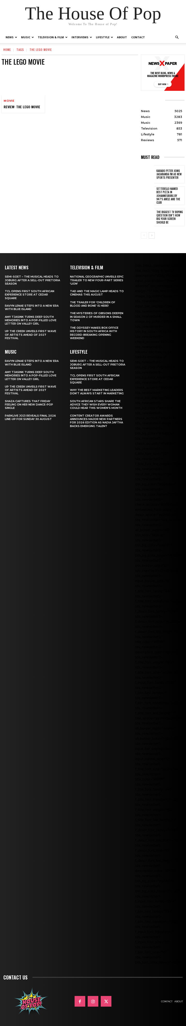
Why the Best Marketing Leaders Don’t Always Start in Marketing (97, 391)
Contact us (15, 977)
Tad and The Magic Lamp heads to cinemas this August (97, 292)
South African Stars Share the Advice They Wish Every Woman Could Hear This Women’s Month (96, 404)
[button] (177, 37)
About (122, 37)
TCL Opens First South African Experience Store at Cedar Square (29, 294)
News (10, 37)
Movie (9, 101)
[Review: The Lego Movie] (23, 83)
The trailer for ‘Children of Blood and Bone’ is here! (92, 304)
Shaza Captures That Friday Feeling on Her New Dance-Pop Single (29, 404)
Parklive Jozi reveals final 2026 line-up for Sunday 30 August (30, 417)
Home (7, 49)
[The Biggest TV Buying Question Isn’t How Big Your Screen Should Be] (147, 217)
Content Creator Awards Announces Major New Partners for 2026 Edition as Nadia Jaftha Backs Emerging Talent (96, 421)
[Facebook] (80, 1001)
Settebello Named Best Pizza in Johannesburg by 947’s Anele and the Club (168, 195)
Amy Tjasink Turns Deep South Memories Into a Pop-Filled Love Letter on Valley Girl (30, 320)
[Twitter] (106, 1001)
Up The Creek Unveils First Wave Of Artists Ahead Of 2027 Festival (30, 334)
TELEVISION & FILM (86, 267)
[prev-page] (144, 235)
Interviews (79, 37)
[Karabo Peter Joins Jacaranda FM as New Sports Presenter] (147, 174)
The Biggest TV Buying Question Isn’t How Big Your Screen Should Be (169, 217)
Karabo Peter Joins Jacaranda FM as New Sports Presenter (169, 174)
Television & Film (51, 37)
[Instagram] (93, 1001)
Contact (138, 37)
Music (25, 37)
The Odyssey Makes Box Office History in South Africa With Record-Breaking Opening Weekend (94, 333)
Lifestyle (102, 37)
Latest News (16, 267)
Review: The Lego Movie (22, 106)
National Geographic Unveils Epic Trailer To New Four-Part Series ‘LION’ (97, 280)
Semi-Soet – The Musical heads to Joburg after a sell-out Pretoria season (32, 280)
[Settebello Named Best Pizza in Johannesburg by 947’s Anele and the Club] (147, 195)
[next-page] (152, 235)
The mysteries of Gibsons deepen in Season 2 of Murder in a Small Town (96, 316)
